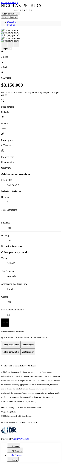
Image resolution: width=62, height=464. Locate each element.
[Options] (4, 44)
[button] (31, 30)
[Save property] (10, 44)
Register (13, 17)
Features (11, 25)
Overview (12, 22)
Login (4, 17)
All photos (6, 49)
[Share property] (16, 44)
